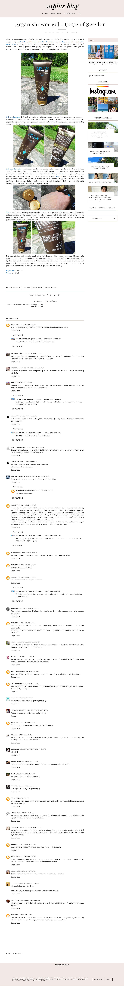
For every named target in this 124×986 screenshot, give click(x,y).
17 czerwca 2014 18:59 (27, 324)
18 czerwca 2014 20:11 (31, 642)
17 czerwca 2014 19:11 (33, 353)
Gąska (13, 734)
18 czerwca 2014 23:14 (31, 671)
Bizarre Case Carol (19, 368)
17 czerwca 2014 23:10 (30, 552)
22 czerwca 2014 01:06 (27, 856)
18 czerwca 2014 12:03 (52, 591)
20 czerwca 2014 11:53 (28, 773)
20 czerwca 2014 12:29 (29, 786)
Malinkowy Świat (17, 353)
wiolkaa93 (15, 773)
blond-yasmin (16, 552)
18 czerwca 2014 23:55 (24, 698)
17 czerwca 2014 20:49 (28, 462)
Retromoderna (17, 671)
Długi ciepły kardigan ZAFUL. (100, 182)
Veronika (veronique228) (21, 710)
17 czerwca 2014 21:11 (44, 490)
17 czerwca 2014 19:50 (23, 382)
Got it (109, 979)
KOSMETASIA (15, 786)
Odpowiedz (15, 330)
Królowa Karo (16, 683)
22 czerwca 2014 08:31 (26, 871)
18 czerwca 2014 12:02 (52, 535)
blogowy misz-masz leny (25, 490)
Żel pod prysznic (50, 287)
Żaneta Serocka (17, 827)
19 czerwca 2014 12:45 (39, 710)
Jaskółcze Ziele (17, 900)
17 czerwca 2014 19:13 (35, 368)
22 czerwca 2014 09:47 (31, 883)
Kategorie (55, 13)
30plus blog (62, 5)
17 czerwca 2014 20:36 (35, 447)
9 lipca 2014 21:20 (25, 914)
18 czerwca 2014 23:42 (31, 683)
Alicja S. (14, 871)
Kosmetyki (26, 287)
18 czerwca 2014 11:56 (52, 339)
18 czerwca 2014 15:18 (30, 608)
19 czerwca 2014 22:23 (37, 749)
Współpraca (70, 13)
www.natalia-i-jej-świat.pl (21, 476)
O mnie (45, 13)
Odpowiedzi (18, 335)
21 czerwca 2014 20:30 (27, 844)
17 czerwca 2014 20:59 (40, 476)
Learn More (98, 979)
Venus (13, 698)
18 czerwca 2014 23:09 (25, 656)
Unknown (14, 324)
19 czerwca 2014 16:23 (24, 734)
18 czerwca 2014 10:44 (27, 577)
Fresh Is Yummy (17, 883)
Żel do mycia (37, 287)
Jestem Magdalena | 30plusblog (28, 339)
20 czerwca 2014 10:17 (30, 761)
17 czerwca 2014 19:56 (28, 416)
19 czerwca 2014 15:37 (27, 722)
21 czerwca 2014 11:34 (25, 813)
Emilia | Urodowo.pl (18, 447)
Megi (12, 382)
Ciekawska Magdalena (20, 749)
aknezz (13, 813)
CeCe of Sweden (15, 287)
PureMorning (16, 761)
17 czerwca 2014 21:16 (27, 505)
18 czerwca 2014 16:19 (27, 623)
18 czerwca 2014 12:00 (52, 399)
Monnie (13, 656)
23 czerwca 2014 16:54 (32, 900)
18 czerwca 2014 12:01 (52, 432)
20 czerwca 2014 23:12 (20, 798)
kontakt (92, 40)
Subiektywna (16, 608)
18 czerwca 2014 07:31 (27, 565)
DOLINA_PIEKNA (16, 642)
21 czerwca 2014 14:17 (33, 827)
